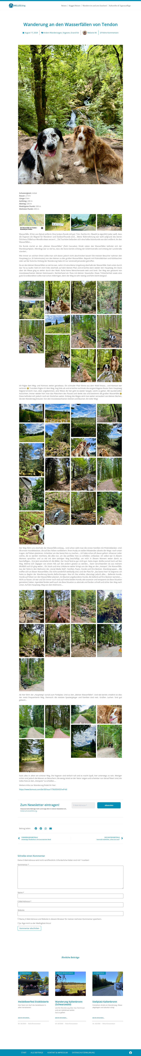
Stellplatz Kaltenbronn (104, 1001)
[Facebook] (130, 1052)
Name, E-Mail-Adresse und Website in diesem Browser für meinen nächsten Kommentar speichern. (60, 919)
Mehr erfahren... (24, 1018)
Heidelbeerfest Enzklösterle (33, 1001)
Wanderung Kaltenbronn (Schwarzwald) (68, 1003)
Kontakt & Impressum (57, 1052)
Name (21, 892)
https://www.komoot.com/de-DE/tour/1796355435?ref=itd (43, 789)
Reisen (64, 6)
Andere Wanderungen (52, 33)
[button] (36, 828)
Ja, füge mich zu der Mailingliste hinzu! (35, 923)
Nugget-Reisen (74, 6)
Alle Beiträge (37, 1052)
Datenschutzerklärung (28, 811)
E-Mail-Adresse (24, 901)
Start (23, 1052)
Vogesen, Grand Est (71, 33)
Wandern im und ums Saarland (95, 6)
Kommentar (23, 864)
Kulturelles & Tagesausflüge (120, 6)
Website (21, 910)
